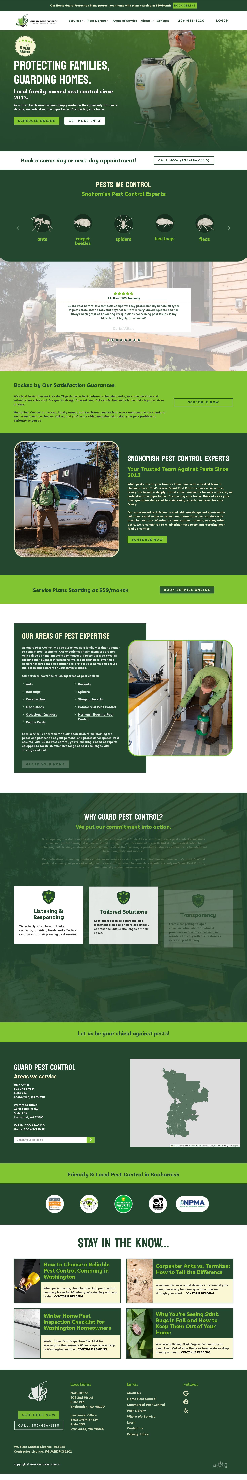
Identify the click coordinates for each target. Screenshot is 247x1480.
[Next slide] (229, 222)
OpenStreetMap (196, 1139)
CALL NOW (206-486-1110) (184, 154)
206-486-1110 (191, 21)
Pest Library (136, 1404)
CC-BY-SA (218, 1139)
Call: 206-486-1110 (39, 1418)
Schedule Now (147, 533)
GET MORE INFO (84, 115)
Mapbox (236, 1139)
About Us (134, 1386)
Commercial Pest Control (146, 1398)
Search (91, 1134)
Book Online (185, 5)
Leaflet (176, 1139)
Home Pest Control (141, 1392)
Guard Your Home (45, 754)
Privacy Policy (138, 1427)
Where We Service (141, 1410)
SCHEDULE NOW (203, 396)
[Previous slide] (18, 222)
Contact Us (135, 1421)
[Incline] (220, 1458)
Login (222, 21)
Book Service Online (187, 583)
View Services (123, 867)
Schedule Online (36, 115)
